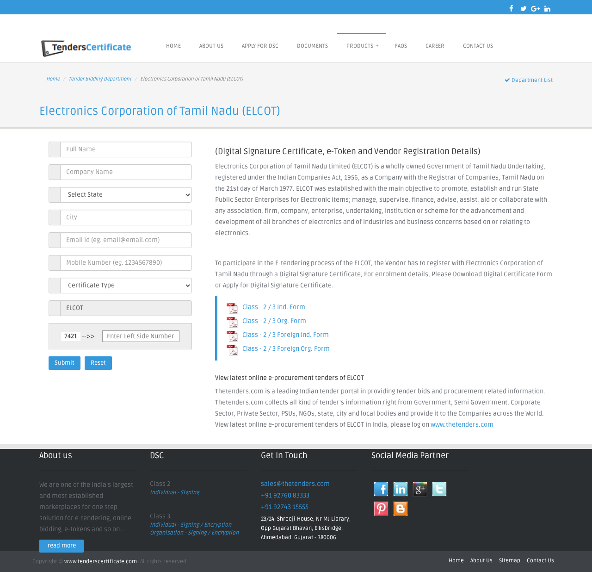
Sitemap (509, 560)
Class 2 (160, 484)
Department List (531, 80)
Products (362, 46)
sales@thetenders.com (295, 484)
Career (435, 46)
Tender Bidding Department (99, 79)
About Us (211, 46)
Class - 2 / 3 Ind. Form (271, 307)
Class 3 (160, 516)
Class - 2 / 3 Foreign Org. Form (284, 349)
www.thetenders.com (462, 425)
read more (62, 545)
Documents (312, 46)
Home (173, 46)
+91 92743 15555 (284, 507)
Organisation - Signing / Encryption (194, 532)
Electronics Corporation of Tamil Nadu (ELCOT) (159, 111)
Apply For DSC (260, 46)
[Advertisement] (319, 249)
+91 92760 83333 (285, 495)
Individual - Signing (174, 492)
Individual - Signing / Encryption (190, 525)
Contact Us (478, 46)
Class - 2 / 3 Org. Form (272, 321)
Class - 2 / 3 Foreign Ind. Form (283, 335)
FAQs (401, 46)
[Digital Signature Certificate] (87, 47)
